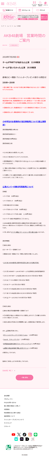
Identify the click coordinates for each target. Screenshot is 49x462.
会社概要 (7, 396)
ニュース (9, 26)
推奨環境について (9, 416)
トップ (2, 26)
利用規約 (7, 409)
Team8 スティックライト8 (11, 339)
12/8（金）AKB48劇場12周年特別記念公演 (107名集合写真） (21, 263)
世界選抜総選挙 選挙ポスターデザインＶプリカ (17, 344)
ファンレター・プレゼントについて (14, 419)
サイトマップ (7, 423)
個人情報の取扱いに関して (12, 406)
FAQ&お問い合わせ (10, 402)
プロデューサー (8, 399)
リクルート (7, 426)
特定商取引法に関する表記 (12, 413)
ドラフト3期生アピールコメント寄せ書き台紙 (24, 232)
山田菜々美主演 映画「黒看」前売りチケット (16, 348)
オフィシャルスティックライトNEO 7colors (15, 335)
